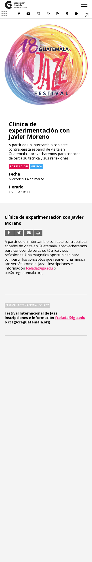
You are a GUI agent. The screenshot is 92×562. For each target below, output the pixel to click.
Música (36, 166)
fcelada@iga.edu (70, 317)
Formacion (19, 166)
